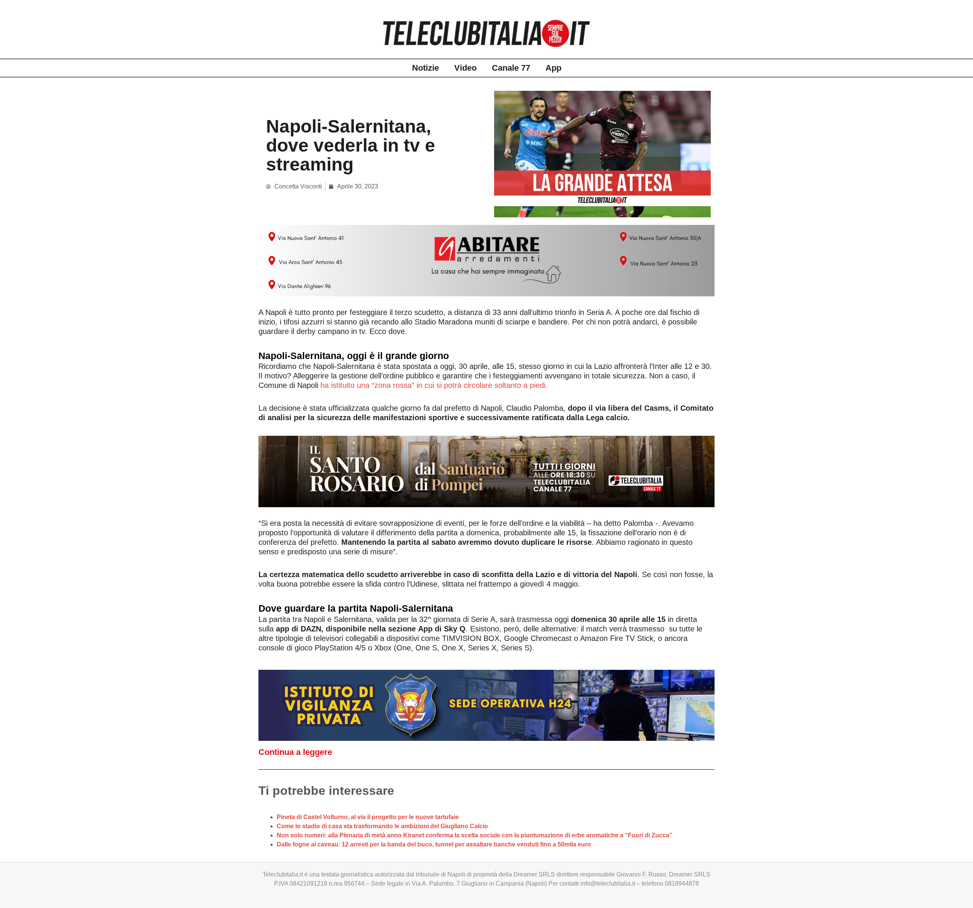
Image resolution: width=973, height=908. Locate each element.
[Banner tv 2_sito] (486, 471)
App (553, 68)
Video (465, 68)
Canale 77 (511, 68)
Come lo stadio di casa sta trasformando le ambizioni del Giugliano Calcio (382, 826)
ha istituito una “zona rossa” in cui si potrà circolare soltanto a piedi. (435, 385)
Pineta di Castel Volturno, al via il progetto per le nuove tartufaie (368, 817)
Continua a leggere (295, 752)
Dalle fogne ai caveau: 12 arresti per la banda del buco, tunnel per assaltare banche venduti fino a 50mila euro (434, 844)
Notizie (425, 68)
